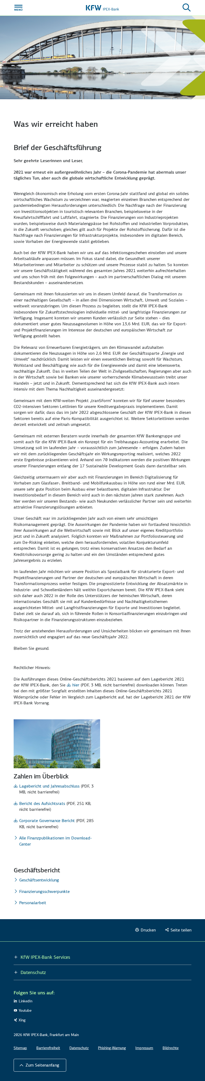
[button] (40, 1065)
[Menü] (18, 8)
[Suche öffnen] (186, 8)
